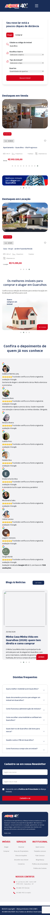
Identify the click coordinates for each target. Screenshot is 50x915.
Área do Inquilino (21, 855)
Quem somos (40, 847)
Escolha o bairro (16, 52)
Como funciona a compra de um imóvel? (22, 749)
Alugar (6, 847)
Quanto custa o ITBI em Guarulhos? (20, 740)
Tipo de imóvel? (16, 60)
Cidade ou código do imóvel (21, 42)
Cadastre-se (25, 798)
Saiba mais (7, 833)
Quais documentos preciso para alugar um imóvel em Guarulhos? (23, 698)
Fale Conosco (40, 855)
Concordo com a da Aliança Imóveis (26, 790)
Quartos (12, 68)
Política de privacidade (40, 864)
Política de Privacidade (28, 789)
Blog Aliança (40, 860)
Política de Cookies (40, 868)
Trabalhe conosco (40, 851)
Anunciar (21, 847)
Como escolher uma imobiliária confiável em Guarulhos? (23, 718)
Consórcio (21, 864)
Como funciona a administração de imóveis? (23, 709)
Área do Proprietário (21, 851)
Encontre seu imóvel (21, 860)
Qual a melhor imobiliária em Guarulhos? (22, 689)
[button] (12, 166)
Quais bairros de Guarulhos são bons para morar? (23, 730)
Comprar (6, 851)
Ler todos (38, 582)
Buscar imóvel (25, 78)
